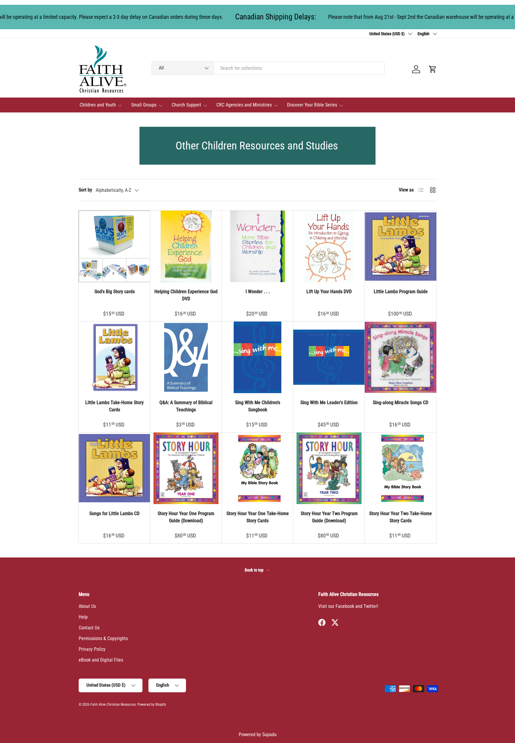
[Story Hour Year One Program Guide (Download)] (186, 468)
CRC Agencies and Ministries (244, 105)
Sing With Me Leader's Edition (329, 402)
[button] (432, 69)
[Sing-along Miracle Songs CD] (400, 357)
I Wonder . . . (258, 291)
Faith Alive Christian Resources (113, 704)
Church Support (186, 105)
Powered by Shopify (151, 704)
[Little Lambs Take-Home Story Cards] (114, 357)
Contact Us (89, 628)
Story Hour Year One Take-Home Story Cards (258, 517)
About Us (87, 606)
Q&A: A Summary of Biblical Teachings (185, 406)
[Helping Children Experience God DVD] (186, 246)
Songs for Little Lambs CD (114, 513)
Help (83, 617)
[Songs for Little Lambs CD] (114, 468)
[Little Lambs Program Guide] (400, 246)
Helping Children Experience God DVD (186, 295)
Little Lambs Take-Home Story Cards (114, 406)
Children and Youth (98, 105)
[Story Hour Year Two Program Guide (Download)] (329, 468)
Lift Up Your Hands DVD (329, 291)
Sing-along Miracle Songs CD (400, 402)
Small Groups (143, 105)
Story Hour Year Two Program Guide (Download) (329, 517)
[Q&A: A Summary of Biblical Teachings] (186, 357)
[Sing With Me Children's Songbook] (257, 357)
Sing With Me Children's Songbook (257, 406)
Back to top (254, 570)
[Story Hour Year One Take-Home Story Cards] (257, 468)
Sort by (85, 190)
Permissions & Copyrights (103, 638)
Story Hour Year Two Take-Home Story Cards (400, 517)
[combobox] (268, 68)
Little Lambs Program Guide (401, 291)
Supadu (269, 734)
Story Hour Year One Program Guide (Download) (186, 517)
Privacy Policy (92, 649)
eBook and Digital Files (101, 660)
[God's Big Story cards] (114, 246)
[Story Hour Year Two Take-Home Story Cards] (400, 468)
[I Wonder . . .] (257, 246)
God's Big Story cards (114, 291)
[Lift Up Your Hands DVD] (329, 246)
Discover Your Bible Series (312, 105)
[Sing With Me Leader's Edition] (329, 357)
